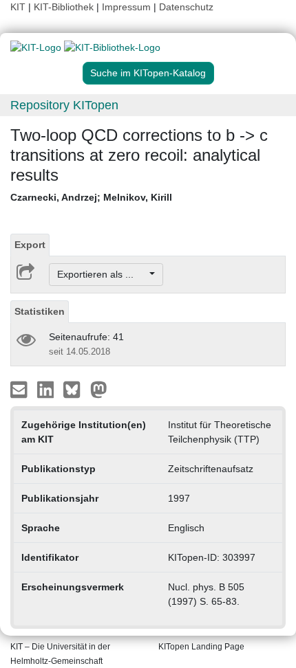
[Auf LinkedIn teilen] (47, 388)
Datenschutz (186, 6)
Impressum (126, 6)
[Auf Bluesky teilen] (75, 388)
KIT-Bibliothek (65, 6)
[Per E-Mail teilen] (20, 388)
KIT (17, 6)
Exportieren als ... (102, 274)
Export (29, 244)
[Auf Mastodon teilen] (98, 388)
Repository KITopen (64, 105)
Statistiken (39, 311)
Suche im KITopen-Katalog (148, 72)
